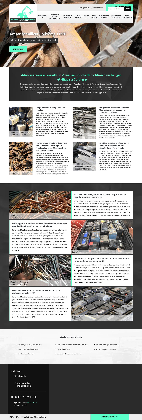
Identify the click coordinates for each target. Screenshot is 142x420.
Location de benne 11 (78, 17)
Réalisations (18, 49)
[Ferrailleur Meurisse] (23, 12)
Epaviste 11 (86, 17)
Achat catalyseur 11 (127, 17)
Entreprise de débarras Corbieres (69, 354)
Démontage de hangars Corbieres (30, 345)
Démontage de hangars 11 (116, 17)
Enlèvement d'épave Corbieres (107, 345)
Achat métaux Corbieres (26, 354)
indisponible (84, 8)
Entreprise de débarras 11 (104, 17)
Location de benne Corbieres (28, 349)
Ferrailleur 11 (42, 17)
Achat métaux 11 (94, 17)
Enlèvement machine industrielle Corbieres (72, 345)
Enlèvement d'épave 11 (67, 17)
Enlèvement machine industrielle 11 (54, 17)
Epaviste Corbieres (63, 349)
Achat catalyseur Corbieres (106, 349)
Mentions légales (40, 417)
